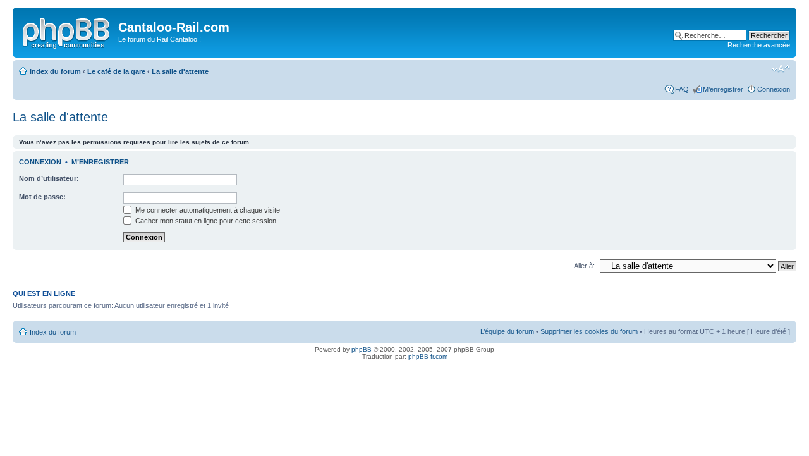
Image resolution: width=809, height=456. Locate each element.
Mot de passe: (42, 196)
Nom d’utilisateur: (49, 178)
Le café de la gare (116, 71)
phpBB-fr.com (427, 356)
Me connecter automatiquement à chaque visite (206, 210)
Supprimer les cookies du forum (589, 331)
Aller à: (584, 265)
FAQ (682, 89)
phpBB (361, 349)
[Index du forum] (67, 31)
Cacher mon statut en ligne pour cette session (204, 221)
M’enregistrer (723, 89)
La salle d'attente (180, 71)
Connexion (773, 89)
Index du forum (55, 71)
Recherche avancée (758, 45)
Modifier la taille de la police (781, 69)
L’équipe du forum (507, 331)
